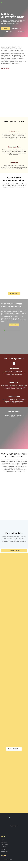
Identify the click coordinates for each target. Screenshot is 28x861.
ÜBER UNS (4, 842)
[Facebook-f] (11, 831)
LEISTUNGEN (4, 844)
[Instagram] (14, 831)
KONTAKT (3, 849)
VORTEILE (3, 847)
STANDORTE (4, 851)
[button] (13, 4)
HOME (2, 840)
